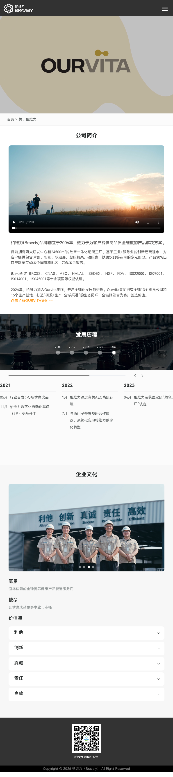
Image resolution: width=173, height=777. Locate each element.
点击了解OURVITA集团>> (31, 300)
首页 (10, 119)
